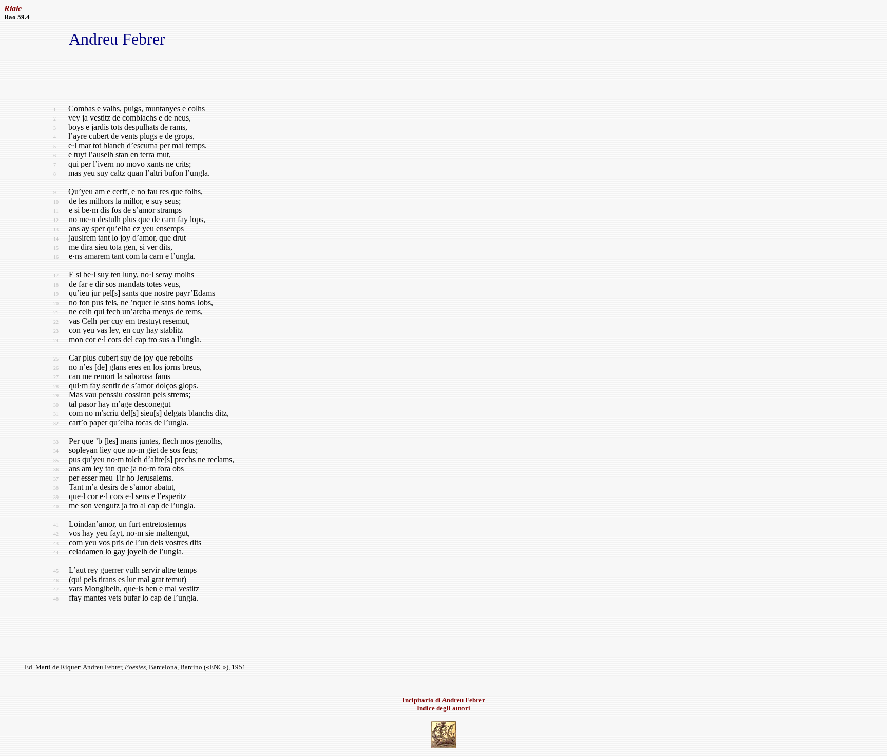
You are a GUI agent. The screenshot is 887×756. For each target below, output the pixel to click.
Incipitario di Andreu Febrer (443, 700)
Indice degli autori (443, 708)
